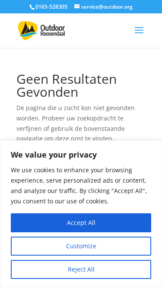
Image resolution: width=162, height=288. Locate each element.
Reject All (81, 269)
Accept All (81, 222)
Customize (81, 246)
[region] (81, 214)
